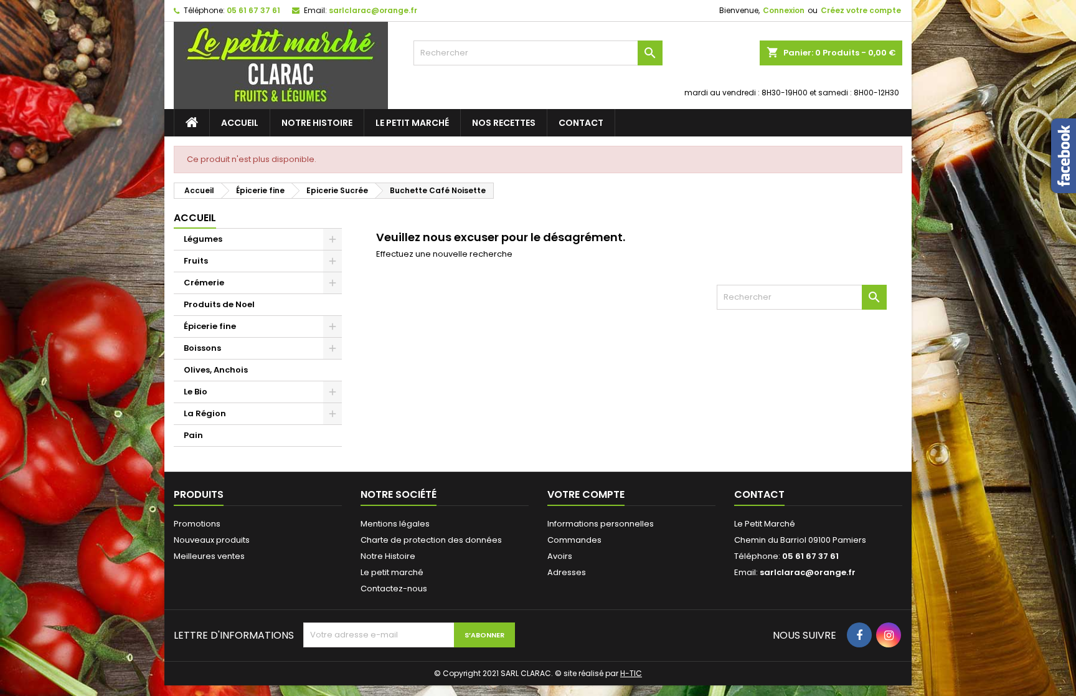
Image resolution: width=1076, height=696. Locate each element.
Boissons (202, 348)
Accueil (239, 123)
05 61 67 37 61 (253, 10)
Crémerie (204, 282)
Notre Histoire (316, 123)
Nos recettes (504, 123)
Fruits (196, 261)
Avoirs (559, 556)
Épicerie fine (210, 326)
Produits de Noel (219, 304)
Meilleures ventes (209, 556)
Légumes (203, 239)
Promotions (197, 524)
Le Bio (195, 392)
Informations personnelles (600, 524)
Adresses (566, 572)
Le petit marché (412, 123)
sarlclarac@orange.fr (373, 10)
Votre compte (586, 494)
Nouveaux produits (212, 540)
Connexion (784, 10)
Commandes (574, 540)
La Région (205, 413)
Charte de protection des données (431, 540)
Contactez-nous (394, 588)
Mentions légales (395, 524)
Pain (193, 435)
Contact (581, 123)
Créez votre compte (861, 10)
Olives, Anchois (216, 370)
